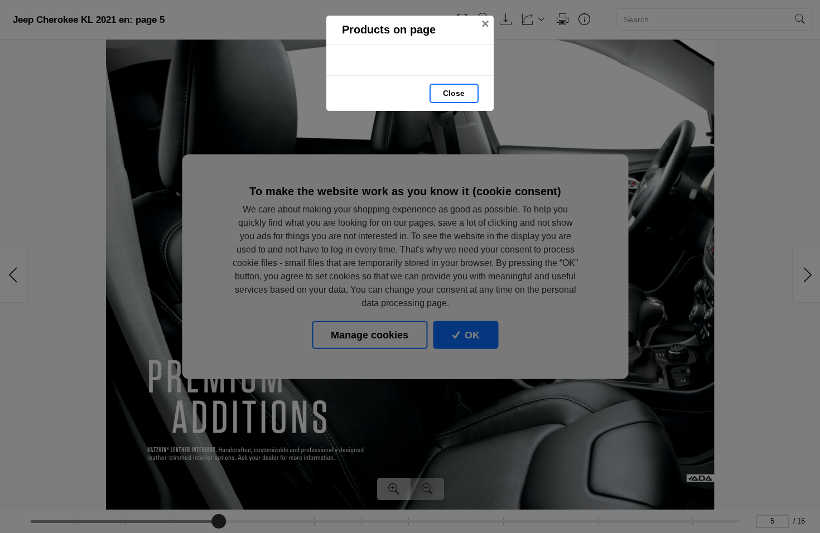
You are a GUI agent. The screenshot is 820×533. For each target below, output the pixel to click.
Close (454, 93)
